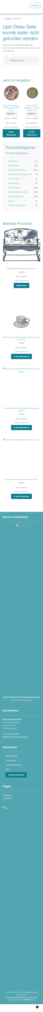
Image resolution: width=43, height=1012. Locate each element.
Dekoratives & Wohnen (17, 170)
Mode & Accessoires (16, 196)
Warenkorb (33, 1006)
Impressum (9, 997)
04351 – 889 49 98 (12, 734)
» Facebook (7, 795)
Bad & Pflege (13, 165)
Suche (21, 1008)
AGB (7, 769)
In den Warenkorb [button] (11, 133)
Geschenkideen (14, 187)
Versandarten (11, 760)
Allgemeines (13, 161)
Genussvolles (13, 183)
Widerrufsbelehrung (13, 765)
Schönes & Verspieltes (17, 205)
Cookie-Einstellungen (30, 997)
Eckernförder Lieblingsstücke (20, 174)
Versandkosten (13, 127)
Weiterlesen (21, 285)
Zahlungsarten (11, 756)
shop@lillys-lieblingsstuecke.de (15, 737)
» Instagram (7, 798)
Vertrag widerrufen (16, 774)
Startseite (8, 18)
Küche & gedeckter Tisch (18, 192)
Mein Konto (7, 1008)
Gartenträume (14, 179)
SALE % (11, 201)
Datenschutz (18, 997)
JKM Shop (28, 1000)
